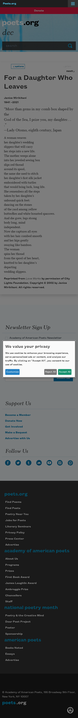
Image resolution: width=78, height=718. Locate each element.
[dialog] (39, 359)
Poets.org (9, 3)
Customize (12, 372)
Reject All (50, 372)
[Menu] (73, 3)
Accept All (64, 372)
